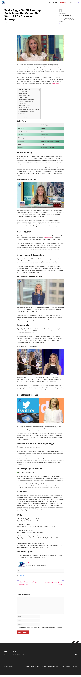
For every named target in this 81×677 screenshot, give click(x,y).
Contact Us (33, 666)
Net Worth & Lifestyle (24, 105)
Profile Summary (23, 93)
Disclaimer (68, 666)
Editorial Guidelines (42, 666)
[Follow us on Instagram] (76, 2)
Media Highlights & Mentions (27, 111)
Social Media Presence (24, 107)
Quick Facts (24, 91)
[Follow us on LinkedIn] (78, 2)
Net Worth (55, 2)
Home (49, 2)
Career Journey (23, 97)
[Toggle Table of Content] (37, 90)
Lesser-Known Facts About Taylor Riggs (29, 109)
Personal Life (22, 103)
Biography (63, 2)
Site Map (75, 666)
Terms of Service (60, 666)
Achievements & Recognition (26, 99)
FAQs (21, 115)
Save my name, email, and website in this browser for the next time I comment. (40, 627)
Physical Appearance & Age (26, 101)
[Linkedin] (18, 570)
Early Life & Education (24, 95)
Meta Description (24, 117)
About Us (27, 666)
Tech (69, 2)
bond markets (48, 238)
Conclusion (22, 113)
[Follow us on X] (74, 2)
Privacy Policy (51, 666)
